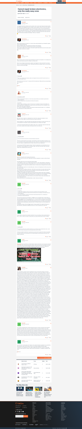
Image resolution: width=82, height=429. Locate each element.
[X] (17, 411)
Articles (17, 2)
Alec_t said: (19, 188)
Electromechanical (34, 410)
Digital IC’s (33, 408)
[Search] (56, 1)
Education (27, 2)
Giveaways (46, 2)
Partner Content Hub (61, 2)
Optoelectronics (34, 414)
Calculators (62, 404)
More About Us (18, 405)
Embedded (33, 411)
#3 (50, 55)
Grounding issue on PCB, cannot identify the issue (26, 377)
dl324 (23, 131)
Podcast (50, 2)
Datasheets (40, 2)
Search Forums (21, 17)
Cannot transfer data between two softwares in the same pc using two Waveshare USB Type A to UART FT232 (26, 373)
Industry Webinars (63, 408)
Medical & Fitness (48, 415)
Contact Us (25, 407)
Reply (50, 52)
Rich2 (23, 55)
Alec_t (23, 91)
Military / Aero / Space (49, 416)
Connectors (34, 406)
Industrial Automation (48, 411)
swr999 (23, 210)
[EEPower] (31, 424)
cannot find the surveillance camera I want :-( (25, 364)
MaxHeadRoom (24, 70)
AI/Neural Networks (48, 404)
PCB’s (33, 416)
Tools (31, 2)
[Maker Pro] (36, 424)
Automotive (47, 406)
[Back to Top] (66, 428)
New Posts (27, 17)
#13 (50, 267)
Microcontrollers (36, 368)
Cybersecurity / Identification (49, 409)
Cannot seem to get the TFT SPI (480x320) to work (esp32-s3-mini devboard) (26, 368)
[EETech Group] (17, 424)
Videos (35, 2)
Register (25, 416)
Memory (33, 413)
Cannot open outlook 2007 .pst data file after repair (26, 381)
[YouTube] (23, 411)
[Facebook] (15, 411)
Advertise (24, 405)
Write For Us (18, 407)
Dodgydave (24, 113)
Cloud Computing (48, 407)
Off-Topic (35, 364)
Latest (33, 404)
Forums (22, 2)
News (62, 410)
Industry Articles (63, 407)
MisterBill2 (23, 183)
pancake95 (21, 13)
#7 (50, 131)
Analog (33, 405)
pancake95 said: (20, 136)
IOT (46, 412)
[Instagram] (21, 411)
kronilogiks (23, 267)
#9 (50, 183)
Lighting (47, 414)
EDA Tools (33, 409)
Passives (33, 415)
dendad (23, 152)
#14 (50, 323)
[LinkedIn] (19, 411)
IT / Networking (48, 413)
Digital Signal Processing (49, 410)
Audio (46, 405)
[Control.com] (25, 424)
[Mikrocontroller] (44, 424)
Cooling (33, 407)
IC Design (33, 412)
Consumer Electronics (49, 408)
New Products (63, 409)
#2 (50, 39)
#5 (50, 91)
